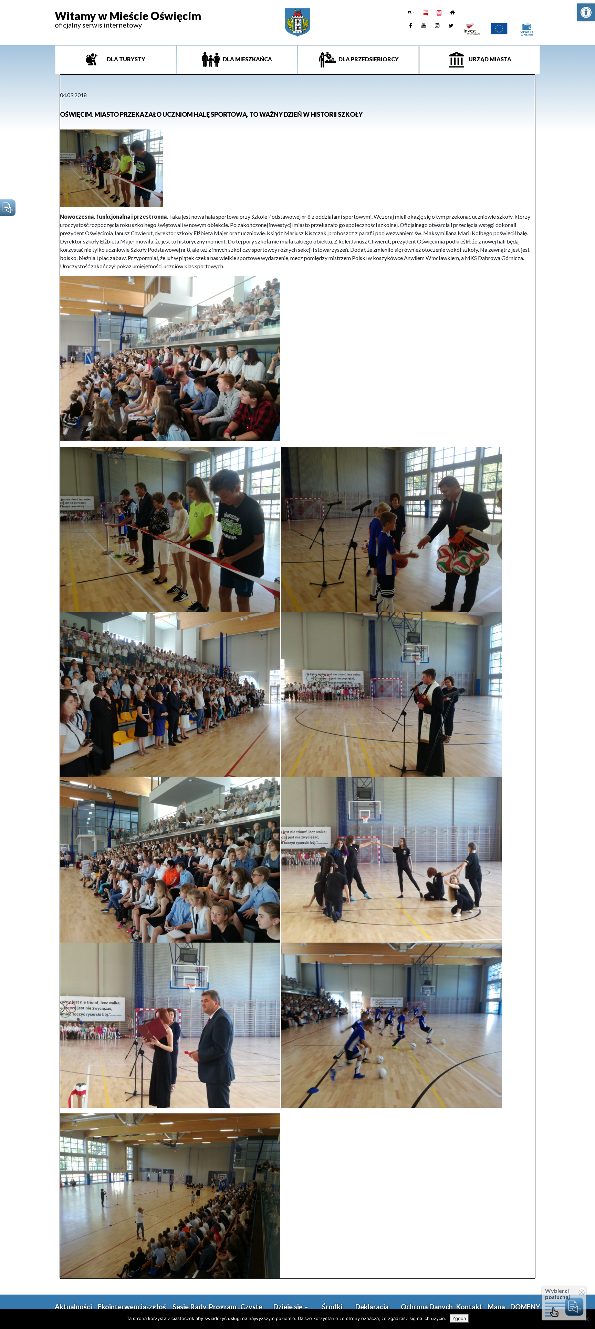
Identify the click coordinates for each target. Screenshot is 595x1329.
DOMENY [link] (525, 1306)
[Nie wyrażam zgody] (586, 1319)
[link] (586, 12)
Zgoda (459, 1318)
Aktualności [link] (73, 1306)
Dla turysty (125, 59)
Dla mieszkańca (247, 59)
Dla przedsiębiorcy (368, 59)
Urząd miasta (489, 59)
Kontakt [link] (469, 1306)
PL (410, 12)
